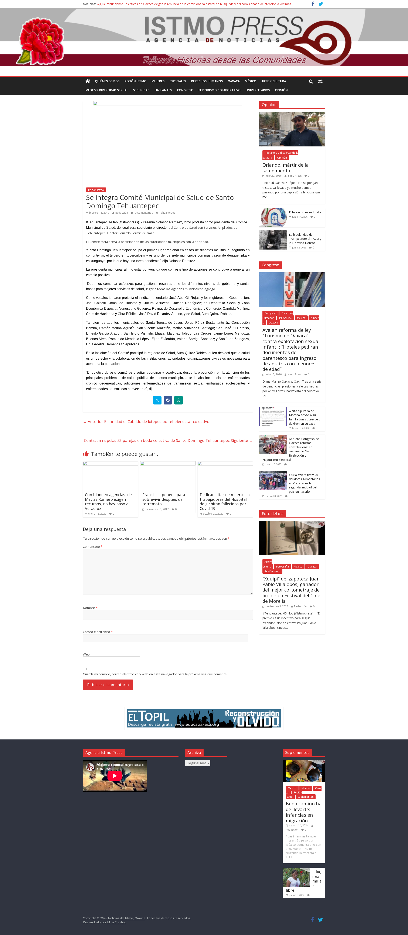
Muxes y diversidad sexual (106, 90)
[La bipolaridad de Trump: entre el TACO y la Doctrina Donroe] (273, 233)
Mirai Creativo (116, 922)
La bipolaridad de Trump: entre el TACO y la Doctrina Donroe (305, 239)
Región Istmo (135, 81)
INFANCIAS (285, 318)
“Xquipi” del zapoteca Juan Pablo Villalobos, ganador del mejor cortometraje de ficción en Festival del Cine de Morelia (291, 589)
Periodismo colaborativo (219, 90)
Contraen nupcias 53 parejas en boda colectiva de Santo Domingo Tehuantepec (168, 440)
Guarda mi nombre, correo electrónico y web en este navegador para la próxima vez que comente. (155, 674)
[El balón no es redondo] (273, 210)
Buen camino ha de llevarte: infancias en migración (304, 811)
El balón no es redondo (305, 212)
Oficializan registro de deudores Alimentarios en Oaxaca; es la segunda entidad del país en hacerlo (304, 483)
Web (86, 654)
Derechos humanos (207, 81)
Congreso (185, 90)
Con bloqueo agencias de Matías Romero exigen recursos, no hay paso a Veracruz (108, 501)
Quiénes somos (107, 81)
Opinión (281, 90)
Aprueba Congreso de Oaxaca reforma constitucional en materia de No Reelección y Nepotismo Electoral (290, 449)
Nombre (90, 608)
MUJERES (158, 81)
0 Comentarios (143, 212)
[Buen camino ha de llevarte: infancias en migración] (304, 762)
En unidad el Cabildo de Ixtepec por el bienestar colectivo (146, 421)
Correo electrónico (98, 632)
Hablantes (163, 90)
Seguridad (141, 90)
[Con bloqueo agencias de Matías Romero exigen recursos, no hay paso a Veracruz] (110, 463)
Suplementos (305, 797)
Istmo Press (295, 175)
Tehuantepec (167, 212)
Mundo (306, 788)
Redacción (121, 212)
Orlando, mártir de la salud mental (285, 167)
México (250, 81)
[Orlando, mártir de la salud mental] (292, 114)
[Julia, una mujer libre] (296, 870)
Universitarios (258, 90)
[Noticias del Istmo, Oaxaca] (204, 37)
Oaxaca (234, 81)
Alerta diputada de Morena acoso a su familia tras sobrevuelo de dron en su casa (304, 417)
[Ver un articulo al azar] (320, 81)
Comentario (92, 546)
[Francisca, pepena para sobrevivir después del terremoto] (168, 463)
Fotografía (282, 566)
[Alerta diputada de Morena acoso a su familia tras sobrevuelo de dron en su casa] (273, 409)
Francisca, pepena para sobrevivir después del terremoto (163, 499)
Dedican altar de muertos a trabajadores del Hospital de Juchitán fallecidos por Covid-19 (225, 501)
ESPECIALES (178, 81)
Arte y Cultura (273, 81)
